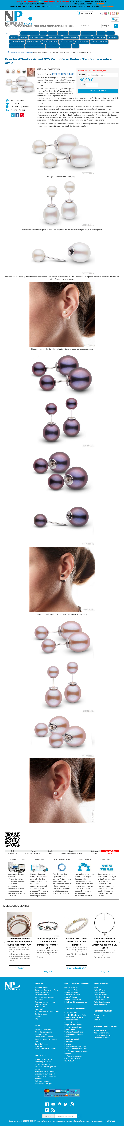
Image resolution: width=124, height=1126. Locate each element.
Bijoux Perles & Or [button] (81, 41)
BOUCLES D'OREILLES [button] (88, 33)
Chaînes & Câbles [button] (65, 41)
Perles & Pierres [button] (98, 37)
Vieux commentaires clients (45, 1049)
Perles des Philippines (102, 997)
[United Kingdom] (105, 13)
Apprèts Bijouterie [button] (50, 41)
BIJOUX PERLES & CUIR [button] (16, 41)
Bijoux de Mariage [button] (16, 46)
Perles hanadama (100, 1004)
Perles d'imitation (70, 997)
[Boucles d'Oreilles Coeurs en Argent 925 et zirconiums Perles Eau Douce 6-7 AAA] (104, 925)
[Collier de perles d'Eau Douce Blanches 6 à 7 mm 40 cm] (47, 925)
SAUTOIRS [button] (13, 37)
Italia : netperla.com (101, 1033)
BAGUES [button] (109, 33)
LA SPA (96, 1017)
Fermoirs (67, 1054)
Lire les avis (15, 104)
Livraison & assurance (43, 1059)
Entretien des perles (42, 1064)
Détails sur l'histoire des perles (75, 1002)
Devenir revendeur (42, 995)
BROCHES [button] (23, 37)
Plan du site (39, 1000)
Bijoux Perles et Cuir (71, 1039)
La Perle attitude (41, 1034)
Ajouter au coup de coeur (20, 107)
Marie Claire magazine (43, 1032)
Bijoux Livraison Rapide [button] (29, 33)
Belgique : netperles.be (102, 1035)
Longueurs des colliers (72, 1000)
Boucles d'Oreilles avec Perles (75, 1015)
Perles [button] (43, 33)
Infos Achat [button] (65, 46)
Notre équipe (40, 1007)
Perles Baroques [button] (54, 37)
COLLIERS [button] (52, 33)
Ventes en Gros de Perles (73, 1032)
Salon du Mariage (41, 1044)
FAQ (36, 1019)
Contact (38, 1016)
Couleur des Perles (71, 990)
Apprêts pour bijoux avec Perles (76, 1051)
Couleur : (81, 75)
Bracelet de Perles (71, 1020)
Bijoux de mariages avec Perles (75, 1049)
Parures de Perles (71, 1022)
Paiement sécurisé (42, 992)
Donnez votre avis (17, 100)
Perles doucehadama (102, 1002)
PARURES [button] (100, 33)
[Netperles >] (7, 52)
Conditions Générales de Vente (46, 990)
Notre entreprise (41, 1004)
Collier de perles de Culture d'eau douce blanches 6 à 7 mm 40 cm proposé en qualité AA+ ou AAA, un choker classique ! (47, 951)
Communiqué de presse (44, 1037)
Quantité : (81, 85)
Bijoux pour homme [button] (33, 41)
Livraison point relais (43, 1062)
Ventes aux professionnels (45, 997)
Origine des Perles (71, 987)
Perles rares (68, 1044)
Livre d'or (38, 1046)
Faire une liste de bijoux (43, 1084)
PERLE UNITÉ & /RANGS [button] (70, 37)
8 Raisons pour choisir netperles (47, 1012)
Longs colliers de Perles (73, 1025)
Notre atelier (39, 1009)
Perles (96, 987)
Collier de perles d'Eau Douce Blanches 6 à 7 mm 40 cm (48, 941)
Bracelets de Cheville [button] (37, 37)
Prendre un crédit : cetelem (45, 1071)
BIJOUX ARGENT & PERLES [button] (98, 41)
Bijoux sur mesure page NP (45, 1074)
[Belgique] (117, 13)
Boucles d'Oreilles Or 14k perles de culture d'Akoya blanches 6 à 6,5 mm (19, 941)
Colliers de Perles (70, 1013)
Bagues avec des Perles (73, 1027)
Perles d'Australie (100, 995)
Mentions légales (41, 987)
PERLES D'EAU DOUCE (63, 74)
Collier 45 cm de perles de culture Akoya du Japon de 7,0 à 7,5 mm (76, 941)
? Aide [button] (75, 46)
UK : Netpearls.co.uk (101, 1038)
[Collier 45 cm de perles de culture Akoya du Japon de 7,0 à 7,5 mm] (76, 925)
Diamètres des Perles (72, 995)
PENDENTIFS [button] (74, 33)
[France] (101, 13)
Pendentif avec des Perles (74, 1017)
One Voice (97, 1020)
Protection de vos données (45, 1002)
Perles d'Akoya (99, 990)
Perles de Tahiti (99, 992)
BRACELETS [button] (62, 33)
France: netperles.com (102, 1030)
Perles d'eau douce (101, 1000)
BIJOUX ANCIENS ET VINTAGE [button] (34, 46)
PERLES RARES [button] (85, 37)
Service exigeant (41, 1014)
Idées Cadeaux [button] (52, 46)
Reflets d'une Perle (71, 992)
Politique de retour (42, 1081)
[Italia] (109, 13)
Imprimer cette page (18, 110)
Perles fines (68, 1042)
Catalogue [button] (13, 33)
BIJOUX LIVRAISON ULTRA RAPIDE (60, 4)
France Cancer (99, 1015)
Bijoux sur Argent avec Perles (75, 1046)
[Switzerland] (113, 13)
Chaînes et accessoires (72, 1056)
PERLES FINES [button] (112, 37)
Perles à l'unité (69, 1029)
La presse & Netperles (43, 1029)
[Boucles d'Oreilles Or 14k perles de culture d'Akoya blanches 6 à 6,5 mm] (19, 925)
